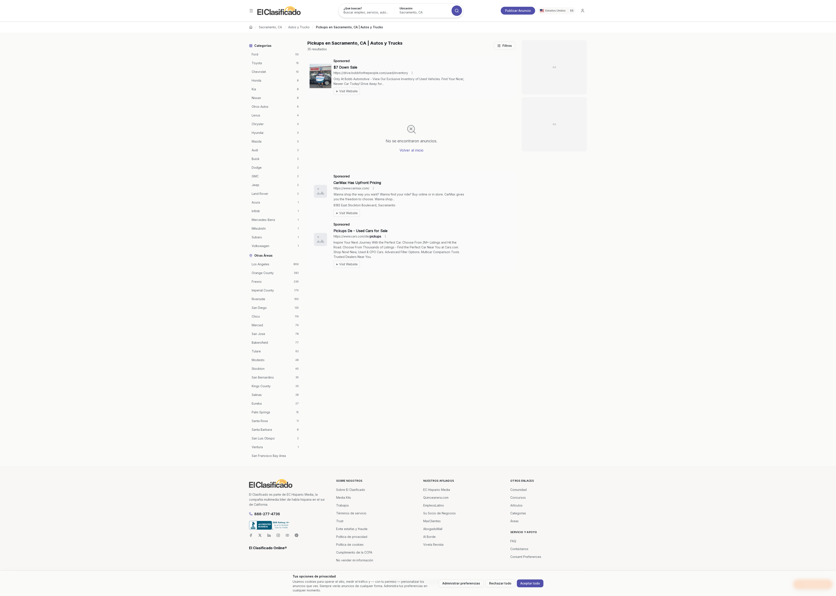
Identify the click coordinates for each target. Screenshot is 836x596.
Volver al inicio (411, 150)
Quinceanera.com (435, 497)
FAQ (513, 541)
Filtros (507, 45)
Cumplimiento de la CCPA (354, 552)
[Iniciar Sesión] (582, 10)
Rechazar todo (500, 583)
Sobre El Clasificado (350, 490)
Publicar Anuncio (518, 10)
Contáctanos (519, 549)
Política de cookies (350, 544)
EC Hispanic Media (436, 490)
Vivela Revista (433, 544)
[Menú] (251, 10)
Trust (339, 521)
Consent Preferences (525, 557)
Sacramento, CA (270, 27)
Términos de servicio (351, 513)
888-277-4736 (267, 514)
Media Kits (343, 497)
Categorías (518, 513)
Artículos (516, 505)
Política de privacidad (351, 537)
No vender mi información (354, 560)
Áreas (514, 521)
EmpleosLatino (433, 505)
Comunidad (518, 490)
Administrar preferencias (461, 583)
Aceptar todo (530, 583)
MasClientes (432, 521)
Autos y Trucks (299, 27)
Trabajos (342, 505)
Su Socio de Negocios (439, 513)
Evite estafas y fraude (351, 529)
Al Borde (429, 537)
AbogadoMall (432, 529)
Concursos (518, 497)
